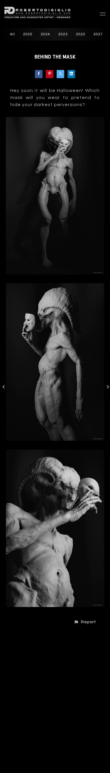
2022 (80, 34)
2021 (98, 34)
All (12, 34)
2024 (45, 34)
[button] (84, 622)
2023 (63, 34)
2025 (28, 34)
